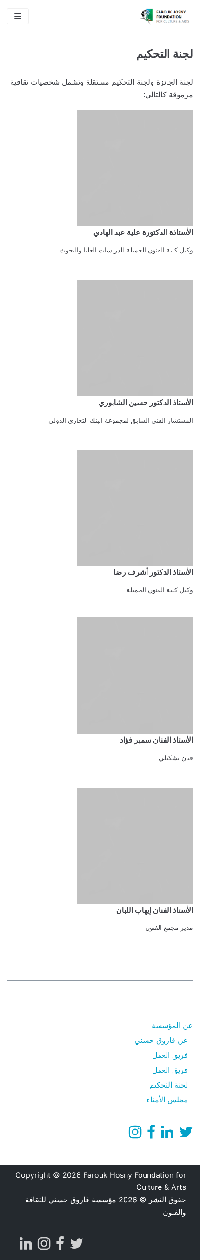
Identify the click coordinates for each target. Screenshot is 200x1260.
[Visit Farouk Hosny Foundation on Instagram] (135, 1134)
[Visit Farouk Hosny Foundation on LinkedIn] (167, 1134)
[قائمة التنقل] (18, 16)
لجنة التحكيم (168, 1084)
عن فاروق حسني (161, 1040)
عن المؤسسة (172, 1025)
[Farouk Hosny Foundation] (165, 16)
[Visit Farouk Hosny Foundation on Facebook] (151, 1134)
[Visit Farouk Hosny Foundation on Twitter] (186, 1134)
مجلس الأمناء (167, 1099)
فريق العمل (170, 1055)
